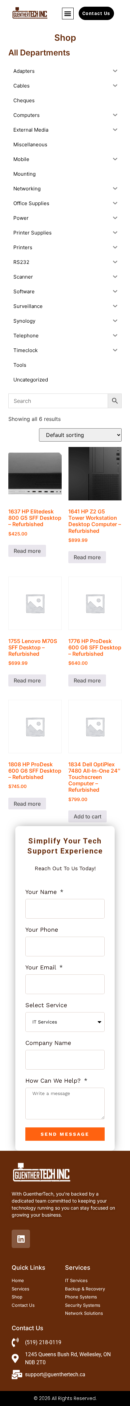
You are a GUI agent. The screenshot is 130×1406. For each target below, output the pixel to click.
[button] (68, 13)
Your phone (41, 930)
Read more (27, 551)
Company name (48, 1043)
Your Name (42, 892)
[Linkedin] (21, 1239)
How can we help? (54, 1081)
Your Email (41, 967)
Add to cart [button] (87, 816)
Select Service (46, 1005)
